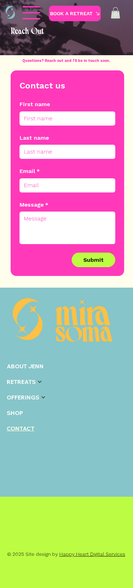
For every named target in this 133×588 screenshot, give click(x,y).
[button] (115, 12)
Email (30, 171)
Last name (34, 137)
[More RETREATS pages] (39, 382)
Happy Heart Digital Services (92, 554)
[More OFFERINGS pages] (43, 397)
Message (34, 204)
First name (35, 104)
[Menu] (31, 13)
